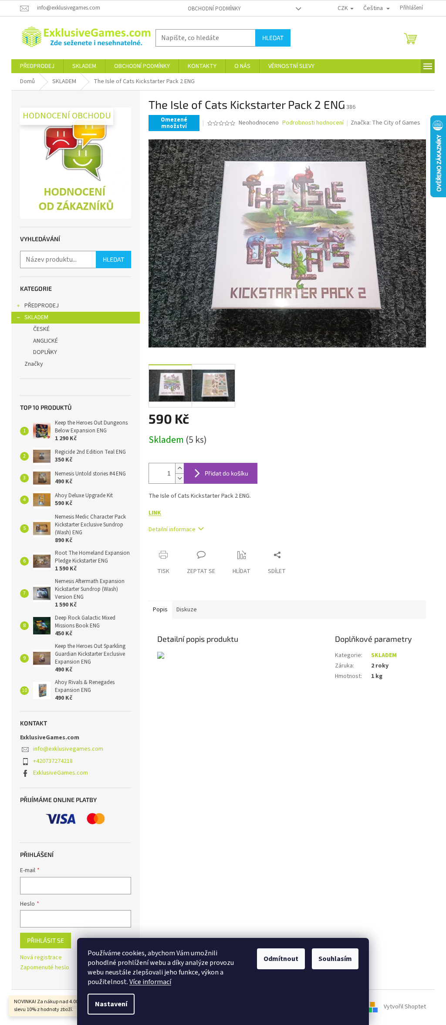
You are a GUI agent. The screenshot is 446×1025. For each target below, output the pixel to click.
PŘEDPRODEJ (41, 305)
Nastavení (111, 1004)
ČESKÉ (41, 329)
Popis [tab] (160, 609)
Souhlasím (335, 959)
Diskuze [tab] (186, 609)
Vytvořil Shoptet (405, 1007)
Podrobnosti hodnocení (313, 123)
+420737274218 (53, 761)
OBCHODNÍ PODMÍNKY (214, 9)
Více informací (150, 982)
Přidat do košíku (226, 473)
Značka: (385, 122)
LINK (155, 513)
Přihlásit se (45, 940)
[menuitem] (37, 66)
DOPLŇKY (45, 352)
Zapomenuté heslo (44, 968)
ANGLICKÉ (45, 341)
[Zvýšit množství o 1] (179, 468)
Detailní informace (172, 529)
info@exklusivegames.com (68, 749)
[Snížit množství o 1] (179, 478)
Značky (33, 364)
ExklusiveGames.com (60, 773)
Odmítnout (281, 959)
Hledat (273, 37)
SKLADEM (36, 317)
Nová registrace (41, 958)
